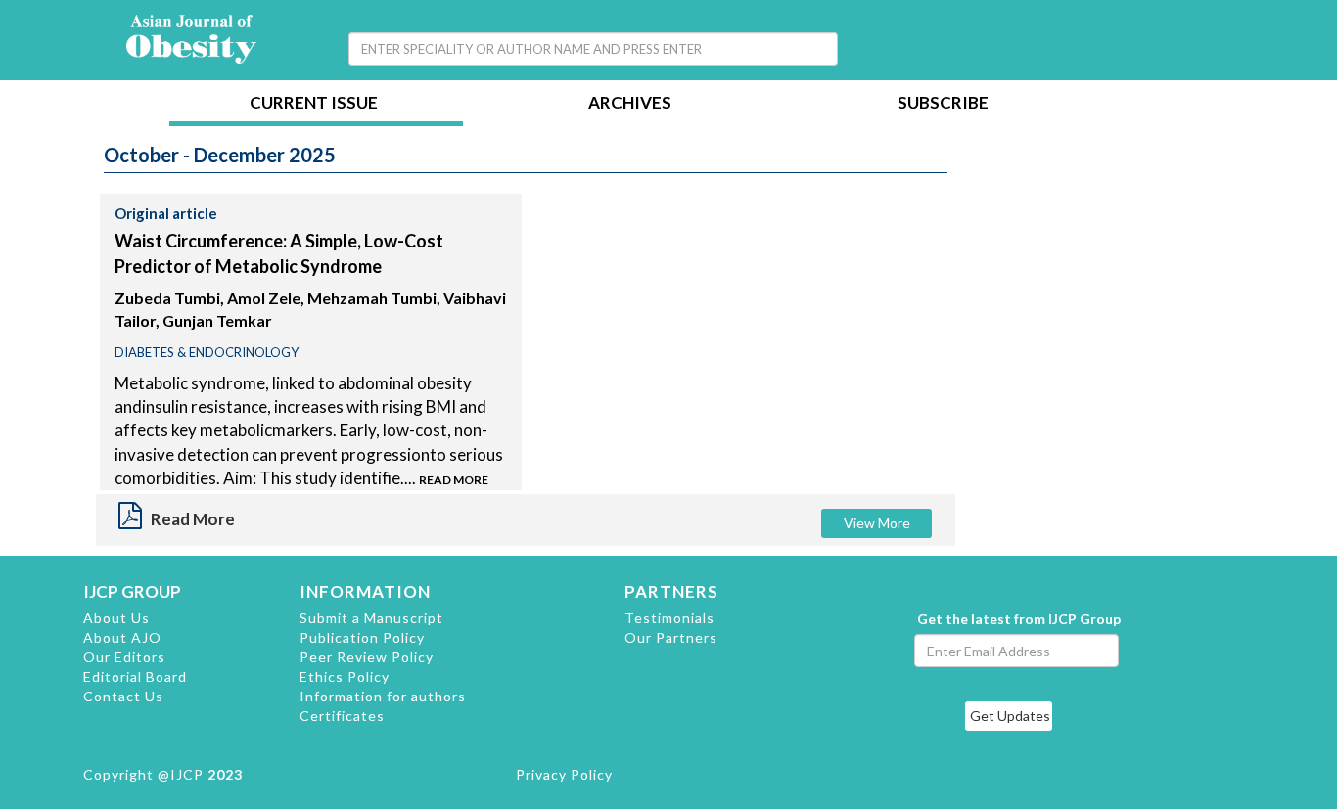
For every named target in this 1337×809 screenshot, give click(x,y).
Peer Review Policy (367, 657)
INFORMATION (365, 591)
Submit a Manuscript (371, 617)
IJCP (187, 774)
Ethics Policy (345, 676)
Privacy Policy (564, 774)
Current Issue (314, 104)
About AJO (122, 637)
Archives (629, 104)
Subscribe (943, 104)
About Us (116, 617)
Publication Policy (362, 637)
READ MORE (453, 479)
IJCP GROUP (132, 591)
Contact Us (123, 696)
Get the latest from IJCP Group (1019, 618)
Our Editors (124, 657)
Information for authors (383, 696)
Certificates (342, 715)
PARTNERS (671, 591)
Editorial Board (135, 676)
